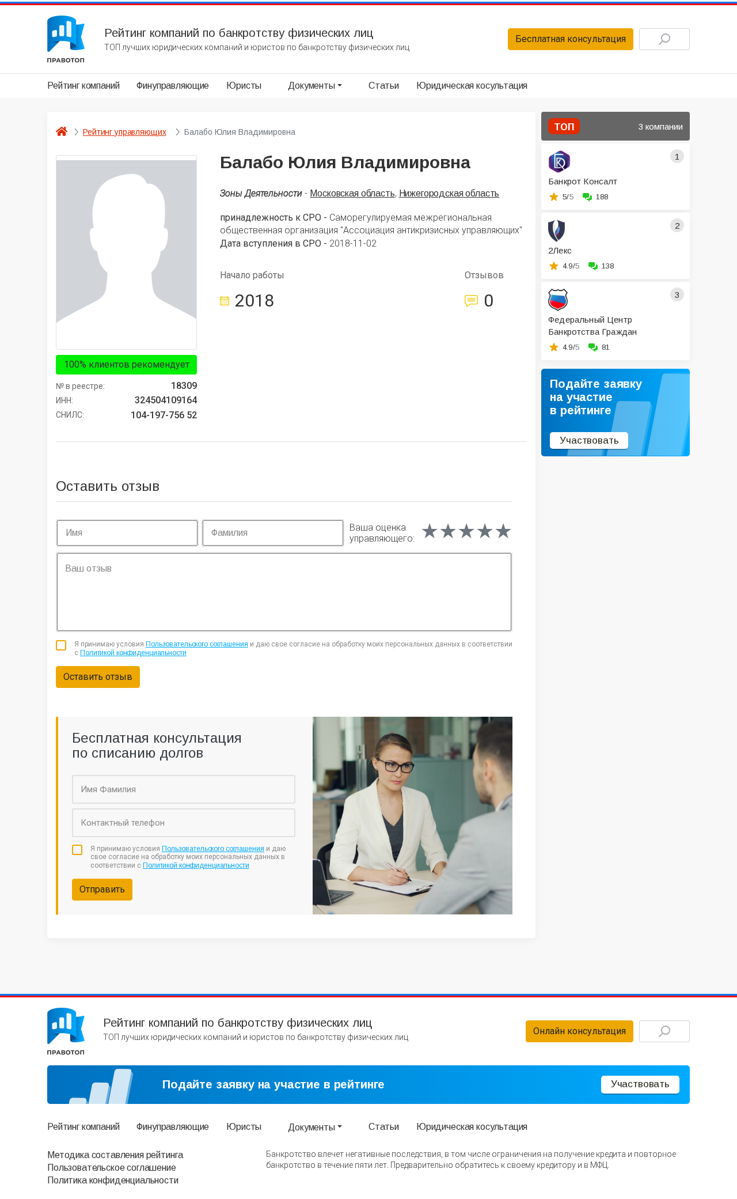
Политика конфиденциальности (112, 1180)
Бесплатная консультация (570, 38)
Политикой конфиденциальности (133, 653)
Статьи (383, 85)
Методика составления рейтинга (115, 1155)
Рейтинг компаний (83, 85)
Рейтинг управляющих (124, 132)
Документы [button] (311, 85)
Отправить (102, 889)
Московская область (352, 193)
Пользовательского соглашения (197, 644)
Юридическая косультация (471, 85)
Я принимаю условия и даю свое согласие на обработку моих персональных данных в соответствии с (293, 648)
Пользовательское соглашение (111, 1167)
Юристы (243, 85)
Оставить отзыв (97, 676)
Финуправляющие (172, 85)
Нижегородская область (449, 193)
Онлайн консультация (579, 1031)
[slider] (466, 531)
